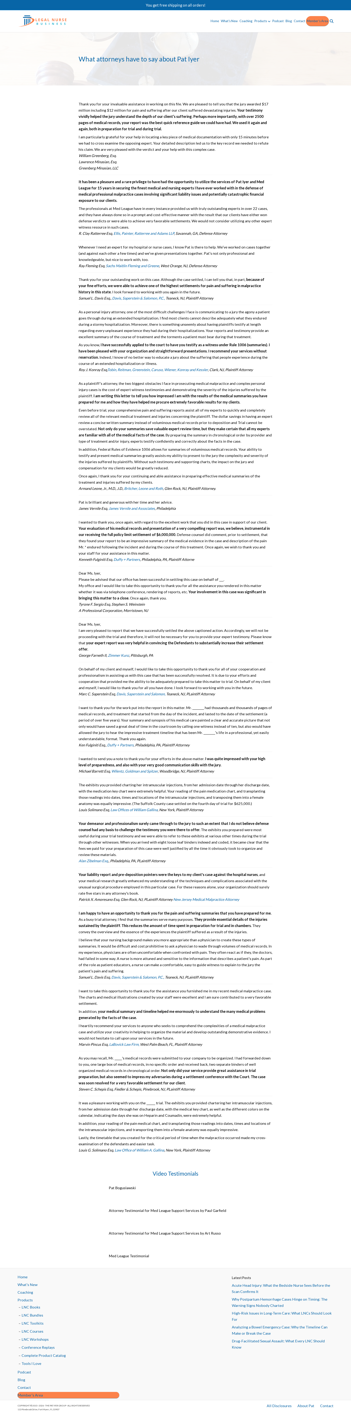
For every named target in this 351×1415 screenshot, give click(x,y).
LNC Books (31, 1307)
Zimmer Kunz (118, 655)
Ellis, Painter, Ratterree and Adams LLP (144, 233)
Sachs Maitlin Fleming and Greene (132, 265)
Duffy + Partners (127, 559)
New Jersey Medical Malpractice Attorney (206, 899)
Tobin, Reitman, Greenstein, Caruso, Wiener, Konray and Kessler (157, 369)
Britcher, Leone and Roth (143, 488)
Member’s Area (317, 21)
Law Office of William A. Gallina (139, 1150)
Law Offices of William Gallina (134, 809)
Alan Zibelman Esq (93, 861)
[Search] (331, 21)
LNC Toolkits (33, 1323)
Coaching (245, 21)
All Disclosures (279, 1406)
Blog (289, 21)
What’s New (229, 21)
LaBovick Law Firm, (124, 1044)
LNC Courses (32, 1331)
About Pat (305, 1406)
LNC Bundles (32, 1315)
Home (215, 21)
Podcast (278, 21)
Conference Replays (38, 1347)
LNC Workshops (35, 1339)
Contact (299, 21)
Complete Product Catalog (44, 1355)
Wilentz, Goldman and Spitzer (134, 771)
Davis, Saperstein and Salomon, (140, 694)
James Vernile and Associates (132, 508)
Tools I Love (31, 1363)
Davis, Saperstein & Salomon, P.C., (138, 298)
